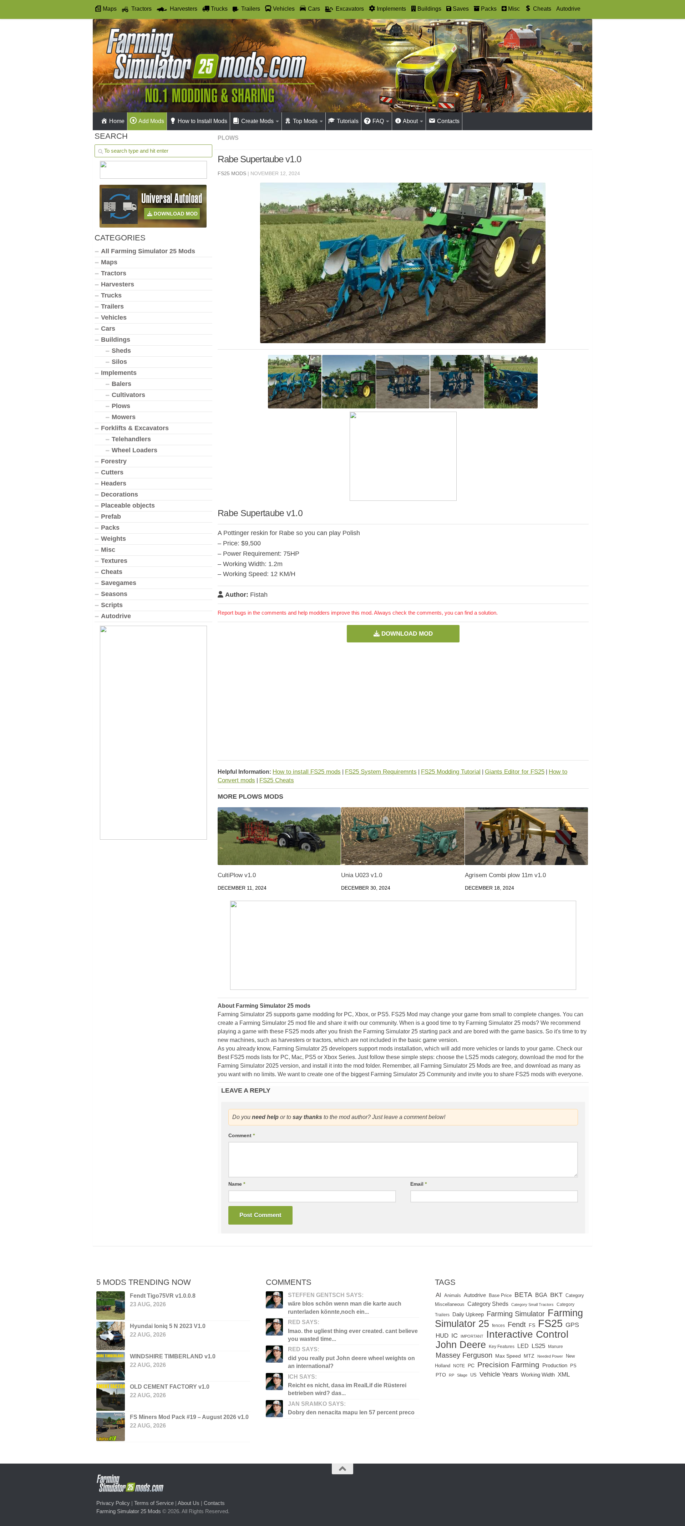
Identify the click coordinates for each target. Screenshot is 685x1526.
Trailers (112, 306)
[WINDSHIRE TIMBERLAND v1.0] (110, 1366)
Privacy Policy (113, 1503)
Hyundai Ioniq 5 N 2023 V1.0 (168, 1326)
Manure (555, 1346)
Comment (241, 1135)
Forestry (114, 461)
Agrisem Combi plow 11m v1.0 (505, 875)
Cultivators (128, 394)
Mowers (124, 417)
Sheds (121, 350)
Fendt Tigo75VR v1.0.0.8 (163, 1296)
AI (438, 1295)
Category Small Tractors (532, 1304)
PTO (441, 1375)
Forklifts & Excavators (135, 428)
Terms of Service (154, 1503)
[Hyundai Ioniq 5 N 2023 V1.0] (110, 1336)
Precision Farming (508, 1364)
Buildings (115, 339)
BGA (541, 1295)
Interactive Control (527, 1334)
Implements (119, 372)
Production (554, 1365)
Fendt (517, 1324)
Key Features (501, 1346)
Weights (113, 538)
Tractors (113, 273)
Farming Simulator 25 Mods (128, 1511)
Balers (121, 383)
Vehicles (114, 317)
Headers (113, 483)
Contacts (214, 1503)
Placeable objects (128, 505)
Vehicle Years (499, 1374)
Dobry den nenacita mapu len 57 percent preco (351, 1412)
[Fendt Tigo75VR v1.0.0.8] (110, 1305)
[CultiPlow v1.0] (279, 836)
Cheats (111, 571)
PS (573, 1365)
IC (454, 1335)
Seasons (114, 593)
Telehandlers (131, 439)
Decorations (119, 494)
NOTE (459, 1365)
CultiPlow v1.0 (237, 875)
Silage (462, 1375)
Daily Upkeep (468, 1314)
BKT (556, 1294)
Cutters (112, 472)
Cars (108, 328)
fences (498, 1325)
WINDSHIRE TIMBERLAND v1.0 (172, 1356)
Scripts (112, 605)
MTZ (529, 1356)
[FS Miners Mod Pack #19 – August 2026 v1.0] (110, 1427)
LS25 (538, 1346)
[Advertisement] (403, 701)
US (473, 1375)
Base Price (500, 1295)
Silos (119, 361)
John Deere (461, 1344)
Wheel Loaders (134, 450)
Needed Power (550, 1356)
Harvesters (117, 284)
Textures (114, 560)
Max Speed (508, 1356)
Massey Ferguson (464, 1355)
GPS (572, 1324)
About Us (188, 1503)
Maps (109, 262)
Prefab (111, 516)
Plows (228, 138)
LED (523, 1346)
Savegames (118, 582)
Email (418, 1184)
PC (471, 1365)
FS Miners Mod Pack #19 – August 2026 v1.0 (189, 1417)
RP (451, 1375)
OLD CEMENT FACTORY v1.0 (169, 1387)
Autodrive (568, 9)
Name (236, 1184)
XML (564, 1374)
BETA (523, 1294)
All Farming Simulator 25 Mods (148, 251)
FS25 (550, 1323)
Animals (452, 1295)
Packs (110, 527)
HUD (442, 1335)
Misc (108, 549)
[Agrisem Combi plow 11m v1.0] (526, 836)
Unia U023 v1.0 (361, 875)
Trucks (111, 295)
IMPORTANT (472, 1336)
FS (532, 1325)
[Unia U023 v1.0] (402, 836)
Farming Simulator (516, 1314)
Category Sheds (487, 1304)
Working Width (538, 1375)
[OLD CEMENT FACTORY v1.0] (110, 1396)
